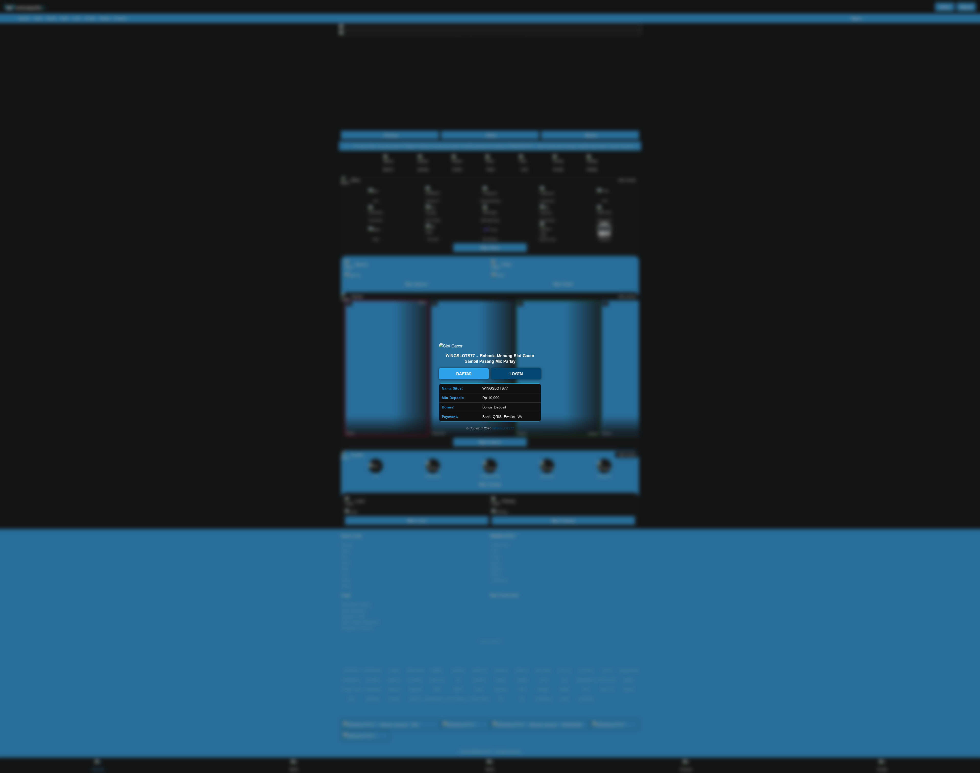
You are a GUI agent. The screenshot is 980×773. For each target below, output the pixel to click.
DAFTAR (464, 374)
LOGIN (516, 374)
